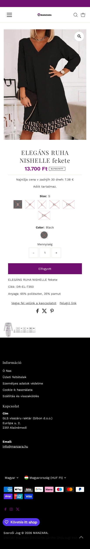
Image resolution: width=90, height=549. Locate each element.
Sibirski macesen (16, 537)
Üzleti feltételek (14, 377)
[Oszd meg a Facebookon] (38, 312)
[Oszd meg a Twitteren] (45, 312)
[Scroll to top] (81, 540)
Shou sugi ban (67, 537)
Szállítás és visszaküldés (21, 396)
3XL (44, 215)
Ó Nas (7, 370)
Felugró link (68, 303)
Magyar (10, 477)
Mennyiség (44, 244)
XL (54, 204)
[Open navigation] (13, 14)
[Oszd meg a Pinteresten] (52, 312)
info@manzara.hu (15, 446)
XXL (68, 204)
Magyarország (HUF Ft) (46, 477)
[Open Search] (76, 15)
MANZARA (40, 533)
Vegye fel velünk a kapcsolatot (33, 303)
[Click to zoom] (79, 36)
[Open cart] (83, 15)
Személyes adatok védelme (23, 383)
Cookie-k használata (18, 389)
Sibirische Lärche (43, 537)
